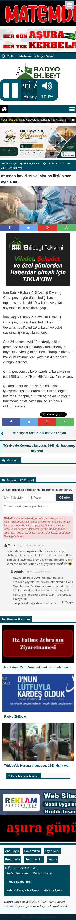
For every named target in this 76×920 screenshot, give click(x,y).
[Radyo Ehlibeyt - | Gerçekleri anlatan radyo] (38, 69)
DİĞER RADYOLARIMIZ (21, 868)
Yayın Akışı (52, 851)
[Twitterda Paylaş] (28, 228)
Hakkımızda (32, 851)
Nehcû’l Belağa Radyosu (22, 890)
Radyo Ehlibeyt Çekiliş (53, 119)
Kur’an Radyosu (17, 873)
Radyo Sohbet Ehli (18, 881)
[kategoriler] (72, 109)
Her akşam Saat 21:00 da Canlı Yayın (39, 433)
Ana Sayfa (11, 163)
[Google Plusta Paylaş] (47, 228)
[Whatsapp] (66, 228)
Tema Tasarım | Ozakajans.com (38, 917)
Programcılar (34, 859)
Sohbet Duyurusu (29, 119)
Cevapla (69, 563)
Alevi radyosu (53, 890)
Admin (19, 571)
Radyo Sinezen (43, 873)
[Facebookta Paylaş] (10, 228)
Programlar (12, 859)
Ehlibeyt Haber (32, 163)
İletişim (52, 859)
